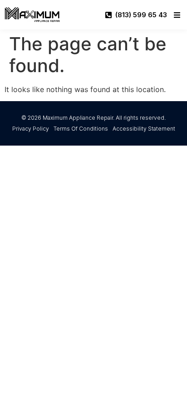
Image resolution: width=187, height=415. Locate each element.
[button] (177, 15)
